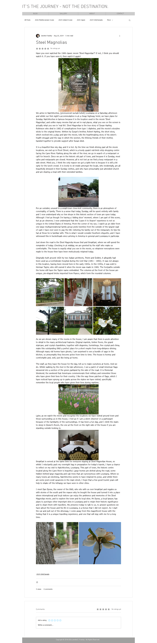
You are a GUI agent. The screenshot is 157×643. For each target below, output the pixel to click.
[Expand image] (50, 292)
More (109, 20)
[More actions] (119, 35)
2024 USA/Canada (96, 20)
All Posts (27, 20)
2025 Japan (81, 20)
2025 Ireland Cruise (65, 20)
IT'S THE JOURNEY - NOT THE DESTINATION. (65, 7)
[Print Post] (37, 582)
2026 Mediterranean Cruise (44, 20)
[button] (129, 20)
